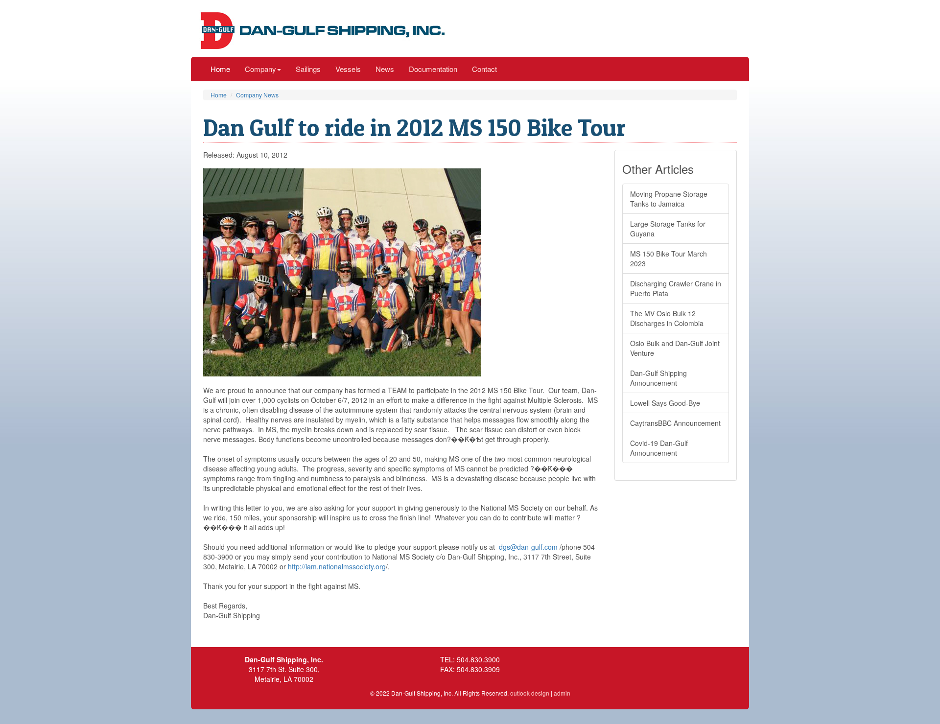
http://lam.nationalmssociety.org (337, 566)
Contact (484, 69)
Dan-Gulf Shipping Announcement (658, 378)
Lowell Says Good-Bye (665, 403)
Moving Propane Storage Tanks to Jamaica (668, 199)
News (385, 69)
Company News (257, 95)
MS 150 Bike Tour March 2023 (668, 258)
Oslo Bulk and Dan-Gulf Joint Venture (675, 348)
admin (562, 693)
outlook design (529, 693)
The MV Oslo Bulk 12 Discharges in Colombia (667, 318)
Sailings (308, 69)
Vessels (348, 69)
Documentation (433, 69)
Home (220, 69)
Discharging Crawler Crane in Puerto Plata (675, 288)
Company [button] (260, 69)
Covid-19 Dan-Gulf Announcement (659, 448)
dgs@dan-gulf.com (528, 547)
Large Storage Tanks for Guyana (667, 228)
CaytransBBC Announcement (675, 423)
